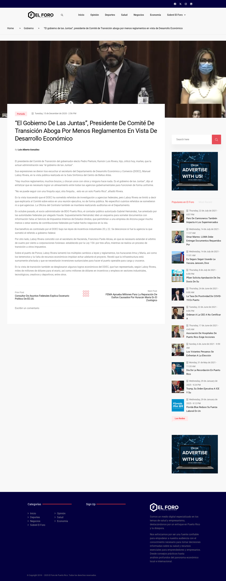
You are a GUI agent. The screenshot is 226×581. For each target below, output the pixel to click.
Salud (124, 14)
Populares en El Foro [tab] (183, 202)
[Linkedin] (191, 4)
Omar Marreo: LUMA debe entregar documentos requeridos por (203, 240)
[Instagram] (186, 4)
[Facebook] (175, 4)
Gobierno (29, 28)
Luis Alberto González (28, 149)
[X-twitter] (180, 4)
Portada (21, 114)
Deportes (110, 14)
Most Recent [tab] (205, 202)
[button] (176, 14)
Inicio (81, 14)
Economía (155, 14)
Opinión (94, 14)
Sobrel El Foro (175, 14)
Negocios (139, 14)
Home (10, 28)
